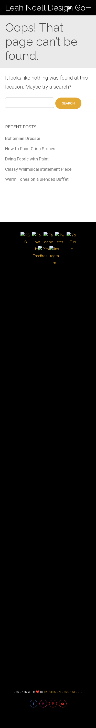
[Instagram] (43, 703)
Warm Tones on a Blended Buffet (37, 179)
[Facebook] (33, 703)
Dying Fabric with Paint (27, 158)
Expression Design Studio (63, 692)
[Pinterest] (53, 703)
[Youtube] (63, 703)
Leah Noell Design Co (45, 7)
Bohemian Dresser (22, 138)
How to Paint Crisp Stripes (30, 148)
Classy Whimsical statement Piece (38, 169)
